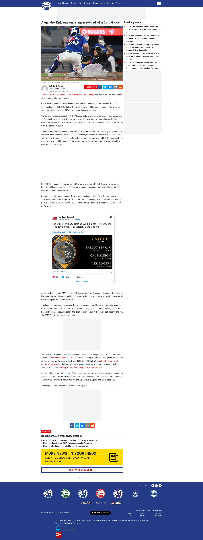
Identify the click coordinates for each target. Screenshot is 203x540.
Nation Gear (114, 3)
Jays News (62, 3)
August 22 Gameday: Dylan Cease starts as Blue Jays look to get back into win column (142, 30)
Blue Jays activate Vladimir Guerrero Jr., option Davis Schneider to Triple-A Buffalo (143, 38)
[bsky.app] (110, 87)
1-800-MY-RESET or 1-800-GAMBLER (93, 520)
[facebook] (100, 87)
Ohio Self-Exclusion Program (68, 523)
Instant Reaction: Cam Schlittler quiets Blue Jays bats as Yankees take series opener (142, 56)
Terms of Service (142, 514)
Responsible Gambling (157, 514)
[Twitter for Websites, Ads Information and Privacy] (111, 272)
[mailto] (115, 87)
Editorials (76, 3)
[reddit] (120, 87)
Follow (77, 219)
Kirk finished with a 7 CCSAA (62, 357)
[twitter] (105, 87)
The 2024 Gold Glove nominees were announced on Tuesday (67, 94)
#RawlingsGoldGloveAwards (67, 232)
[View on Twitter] (111, 218)
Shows (87, 3)
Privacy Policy (129, 514)
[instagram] (156, 485)
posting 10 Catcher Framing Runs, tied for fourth (80, 367)
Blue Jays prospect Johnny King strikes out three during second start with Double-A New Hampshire (142, 47)
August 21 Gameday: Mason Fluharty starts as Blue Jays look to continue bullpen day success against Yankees (142, 65)
